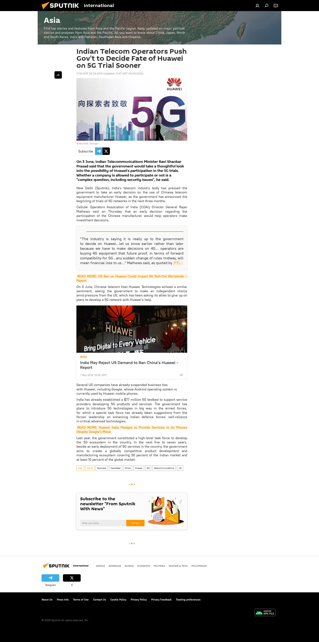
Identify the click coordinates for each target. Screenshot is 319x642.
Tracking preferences (188, 599)
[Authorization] (257, 5)
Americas (115, 565)
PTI (176, 262)
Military (159, 565)
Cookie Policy (118, 599)
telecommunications (164, 468)
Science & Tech (178, 565)
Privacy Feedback (161, 599)
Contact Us (99, 599)
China (128, 468)
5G (148, 468)
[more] (181, 374)
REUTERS (83, 143)
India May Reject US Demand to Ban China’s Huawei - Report (129, 365)
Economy (143, 565)
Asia (83, 356)
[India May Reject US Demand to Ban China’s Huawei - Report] (131, 329)
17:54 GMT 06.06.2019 (89, 73)
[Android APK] (264, 613)
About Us (47, 599)
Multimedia (199, 565)
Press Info (63, 599)
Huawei (138, 468)
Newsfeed (115, 468)
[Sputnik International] (62, 10)
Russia (129, 565)
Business (101, 468)
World (90, 468)
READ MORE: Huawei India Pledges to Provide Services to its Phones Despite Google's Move (132, 429)
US (180, 468)
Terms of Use (81, 599)
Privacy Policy (139, 599)
